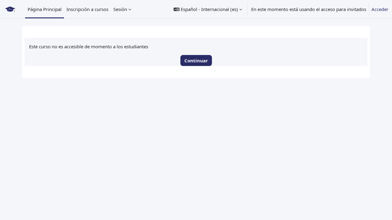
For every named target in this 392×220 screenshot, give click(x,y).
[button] (208, 9)
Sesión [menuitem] (120, 9)
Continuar (196, 60)
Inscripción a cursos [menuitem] (87, 9)
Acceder (379, 9)
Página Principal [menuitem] (45, 9)
